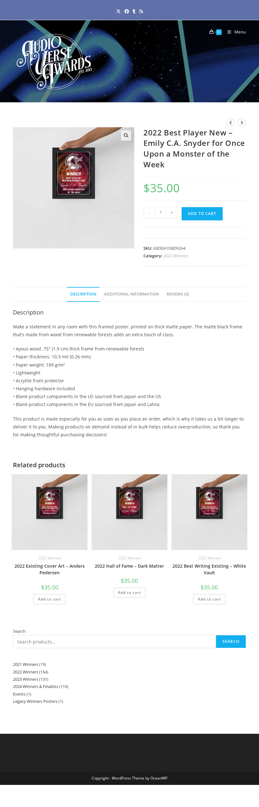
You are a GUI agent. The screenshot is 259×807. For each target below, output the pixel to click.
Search (19, 631)
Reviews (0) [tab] (177, 294)
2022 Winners (176, 256)
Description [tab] (83, 294)
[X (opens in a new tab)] (118, 11)
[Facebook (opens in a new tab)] (127, 11)
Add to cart (202, 213)
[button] (126, 135)
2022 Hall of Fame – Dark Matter (129, 566)
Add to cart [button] (49, 599)
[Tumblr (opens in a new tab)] (134, 11)
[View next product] (241, 122)
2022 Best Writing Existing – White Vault (209, 569)
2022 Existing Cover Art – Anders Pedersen (50, 569)
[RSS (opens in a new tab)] (141, 11)
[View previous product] (230, 122)
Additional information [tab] (131, 294)
